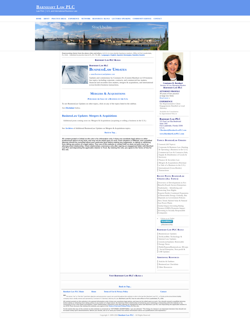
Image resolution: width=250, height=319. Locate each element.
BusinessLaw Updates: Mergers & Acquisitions (89, 115)
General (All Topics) (167, 144)
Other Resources (165, 267)
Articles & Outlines (166, 261)
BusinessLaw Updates (168, 234)
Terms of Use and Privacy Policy (120, 306)
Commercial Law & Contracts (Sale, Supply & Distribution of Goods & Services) (173, 154)
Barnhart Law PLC (55, 7)
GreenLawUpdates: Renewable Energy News (171, 243)
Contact (163, 292)
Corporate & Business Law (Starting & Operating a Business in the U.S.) (173, 148)
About (94, 292)
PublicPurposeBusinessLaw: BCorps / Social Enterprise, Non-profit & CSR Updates (173, 249)
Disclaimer (70, 108)
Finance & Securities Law (169, 160)
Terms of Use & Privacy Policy (116, 292)
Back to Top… (111, 132)
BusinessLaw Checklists (168, 264)
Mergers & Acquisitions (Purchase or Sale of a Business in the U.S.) (172, 164)
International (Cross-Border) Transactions (170, 169)
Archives (69, 128)
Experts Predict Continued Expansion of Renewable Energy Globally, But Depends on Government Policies (173, 195)
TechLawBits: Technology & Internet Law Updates (170, 238)
